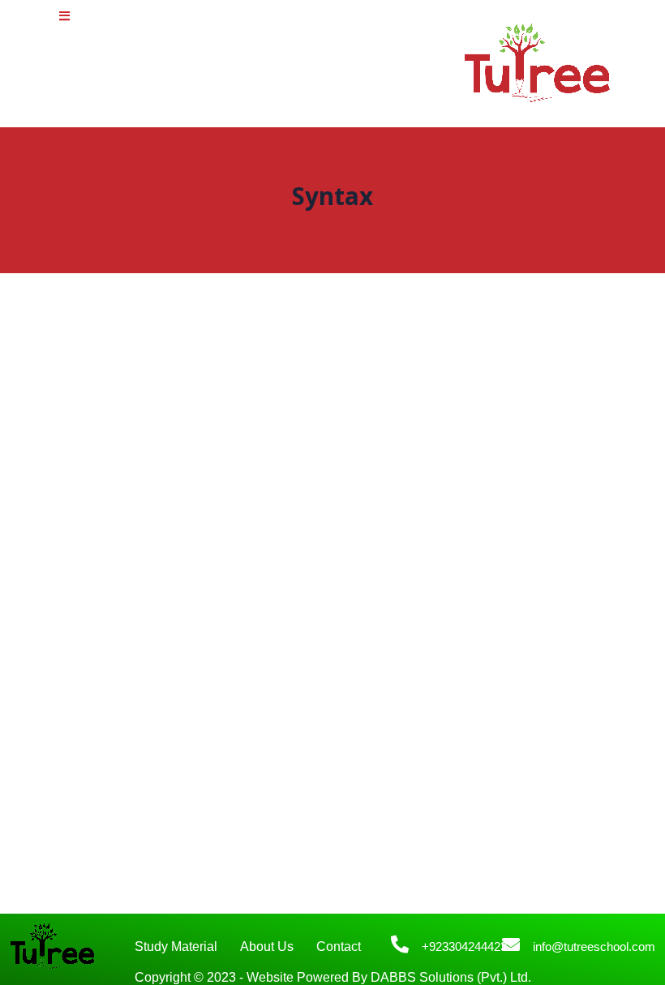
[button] (64, 16)
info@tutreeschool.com (594, 946)
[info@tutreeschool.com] (511, 944)
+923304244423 (464, 946)
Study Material (176, 946)
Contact (338, 946)
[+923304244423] (400, 944)
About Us (267, 946)
